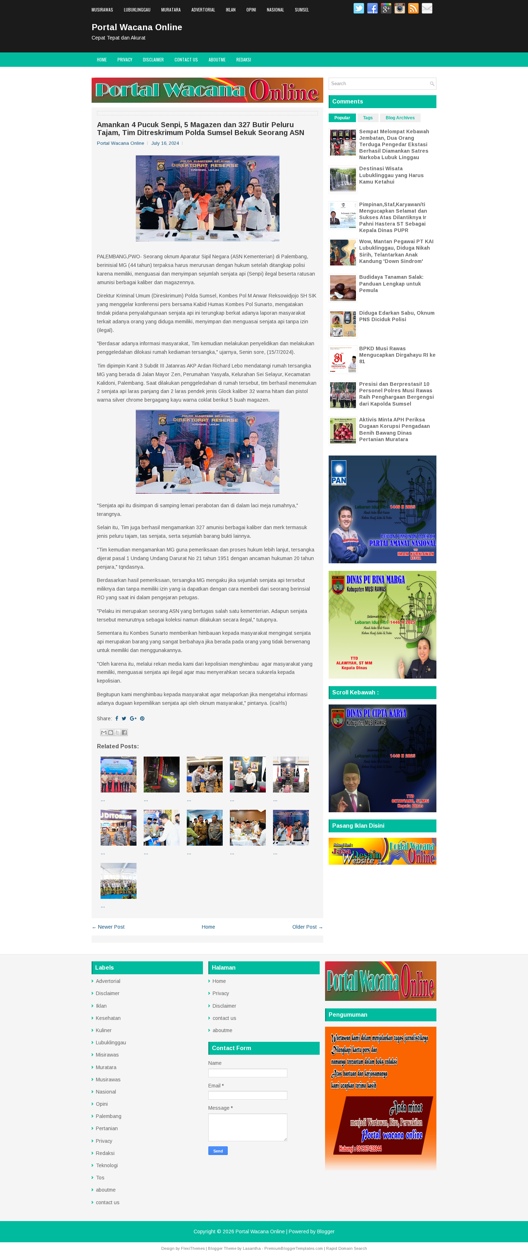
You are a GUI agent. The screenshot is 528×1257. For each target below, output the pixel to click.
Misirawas (107, 1055)
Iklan (231, 9)
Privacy (124, 59)
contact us (186, 59)
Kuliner (104, 1030)
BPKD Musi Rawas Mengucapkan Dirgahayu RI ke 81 (397, 355)
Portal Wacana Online (137, 27)
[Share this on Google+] (133, 718)
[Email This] (103, 732)
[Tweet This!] (124, 718)
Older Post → (307, 927)
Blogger (326, 1231)
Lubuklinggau (137, 9)
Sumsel (302, 9)
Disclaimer (153, 59)
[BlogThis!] (110, 732)
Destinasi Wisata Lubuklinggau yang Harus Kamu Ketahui (391, 175)
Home (102, 59)
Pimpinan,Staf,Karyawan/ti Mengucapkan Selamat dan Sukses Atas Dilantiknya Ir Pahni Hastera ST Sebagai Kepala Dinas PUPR (393, 218)
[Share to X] (117, 732)
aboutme (217, 59)
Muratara (171, 9)
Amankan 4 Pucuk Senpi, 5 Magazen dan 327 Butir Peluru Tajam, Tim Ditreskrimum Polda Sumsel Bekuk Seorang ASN (200, 129)
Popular (342, 117)
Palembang (108, 1116)
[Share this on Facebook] (117, 718)
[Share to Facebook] (124, 732)
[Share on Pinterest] (142, 718)
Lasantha (252, 1248)
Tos (100, 1177)
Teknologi (107, 1165)
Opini (251, 9)
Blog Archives (400, 117)
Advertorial (203, 9)
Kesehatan (108, 1018)
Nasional (275, 9)
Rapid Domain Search (346, 1248)
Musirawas (102, 9)
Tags (368, 117)
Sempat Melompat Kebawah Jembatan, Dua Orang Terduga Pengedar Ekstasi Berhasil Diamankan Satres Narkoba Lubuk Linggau (394, 145)
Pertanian (107, 1128)
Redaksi (243, 59)
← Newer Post (108, 927)
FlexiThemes (193, 1248)
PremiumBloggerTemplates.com (293, 1248)
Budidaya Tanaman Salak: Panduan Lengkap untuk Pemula (391, 283)
